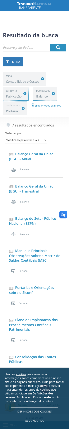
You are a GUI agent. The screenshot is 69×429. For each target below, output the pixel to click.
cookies (21, 374)
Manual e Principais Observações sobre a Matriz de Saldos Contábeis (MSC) (34, 255)
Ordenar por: (14, 133)
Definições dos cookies (34, 411)
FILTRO (15, 62)
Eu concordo (34, 420)
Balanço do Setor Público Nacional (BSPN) (32, 221)
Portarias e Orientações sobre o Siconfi (31, 290)
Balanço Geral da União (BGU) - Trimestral (31, 188)
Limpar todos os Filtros (47, 105)
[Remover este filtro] (42, 79)
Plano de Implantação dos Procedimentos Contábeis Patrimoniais (33, 324)
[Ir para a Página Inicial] (37, 5)
